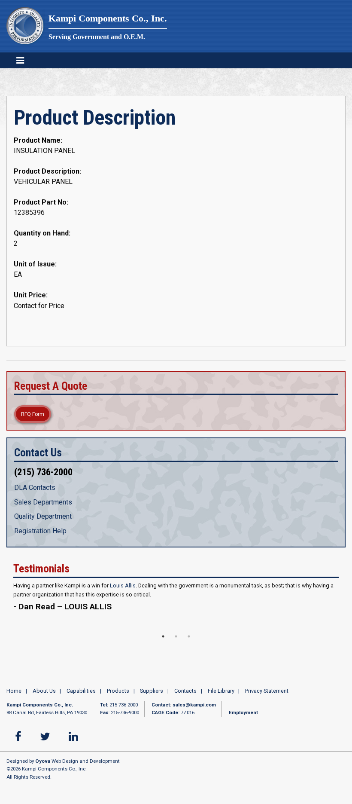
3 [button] (189, 636)
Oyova (42, 761)
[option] (176, 601)
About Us (44, 691)
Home (13, 691)
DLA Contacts (34, 487)
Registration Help (40, 531)
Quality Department (43, 516)
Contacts (185, 691)
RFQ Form (32, 414)
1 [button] (163, 636)
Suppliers (151, 691)
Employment (243, 712)
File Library (221, 691)
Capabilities (81, 691)
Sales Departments (43, 502)
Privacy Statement (266, 691)
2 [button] (176, 636)
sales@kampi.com (194, 705)
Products (118, 691)
